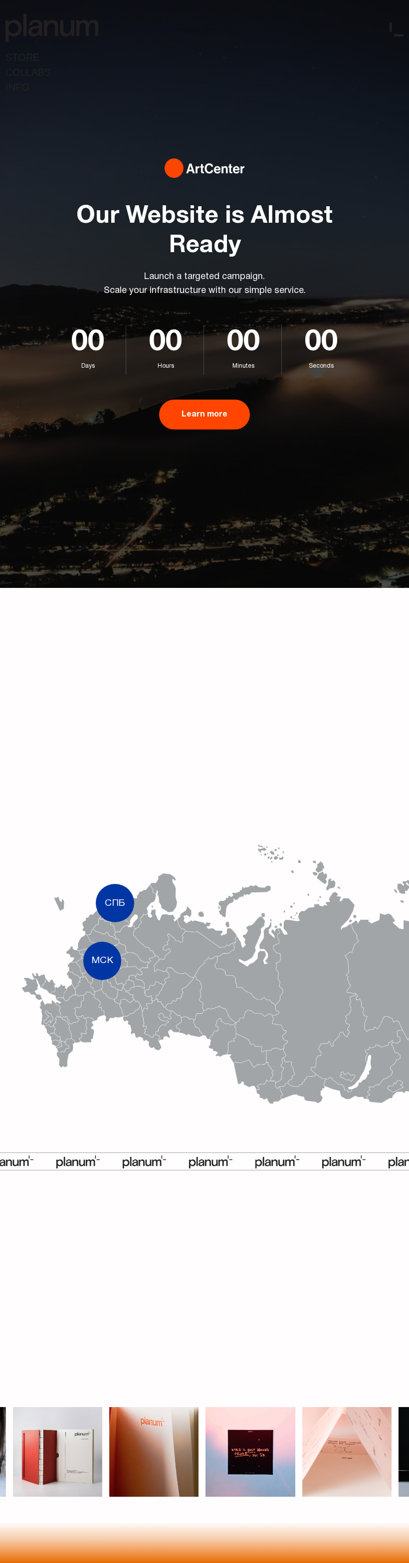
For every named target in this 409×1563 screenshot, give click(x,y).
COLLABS (28, 72)
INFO (17, 87)
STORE (22, 57)
